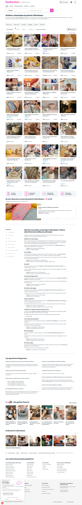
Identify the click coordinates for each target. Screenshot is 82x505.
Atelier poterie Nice (9, 472)
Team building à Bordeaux (62, 469)
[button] (71, 2)
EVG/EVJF (26, 6)
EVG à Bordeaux (60, 467)
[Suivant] (75, 433)
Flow (9, 238)
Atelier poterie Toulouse (10, 476)
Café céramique (45, 469)
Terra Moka (10, 235)
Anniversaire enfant (18, 6)
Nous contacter (64, 490)
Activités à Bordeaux (61, 472)
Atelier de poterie (30, 464)
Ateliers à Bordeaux (60, 464)
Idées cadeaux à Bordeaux (62, 470)
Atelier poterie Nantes (10, 469)
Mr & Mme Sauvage (12, 241)
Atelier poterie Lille (9, 475)
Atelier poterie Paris (9, 464)
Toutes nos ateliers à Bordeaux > (13, 447)
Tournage (44, 465)
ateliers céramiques (20, 17)
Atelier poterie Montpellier (11, 470)
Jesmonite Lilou (11, 247)
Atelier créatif (29, 467)
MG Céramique (11, 253)
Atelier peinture (30, 470)
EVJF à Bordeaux (60, 465)
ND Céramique (11, 256)
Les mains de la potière (13, 250)
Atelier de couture (30, 465)
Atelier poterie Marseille (10, 467)
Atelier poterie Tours (9, 473)
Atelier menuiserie (30, 472)
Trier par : (72, 32)
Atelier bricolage (30, 473)
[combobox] (17, 10)
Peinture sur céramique (46, 464)
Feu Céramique (11, 232)
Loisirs (7, 5)
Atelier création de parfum (32, 476)
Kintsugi (44, 467)
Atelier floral (29, 469)
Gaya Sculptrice (11, 244)
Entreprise (32, 6)
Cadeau (11, 6)
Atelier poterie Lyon (9, 465)
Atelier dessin (29, 475)
